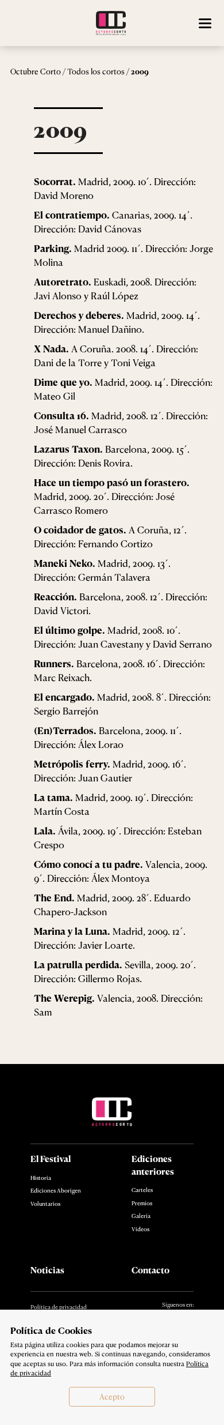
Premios (142, 1203)
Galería (141, 1215)
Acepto (112, 1396)
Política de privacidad (58, 1306)
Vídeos (140, 1228)
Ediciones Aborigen (55, 1190)
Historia (40, 1177)
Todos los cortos (96, 71)
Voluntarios (45, 1203)
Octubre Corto (35, 71)
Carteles (142, 1189)
